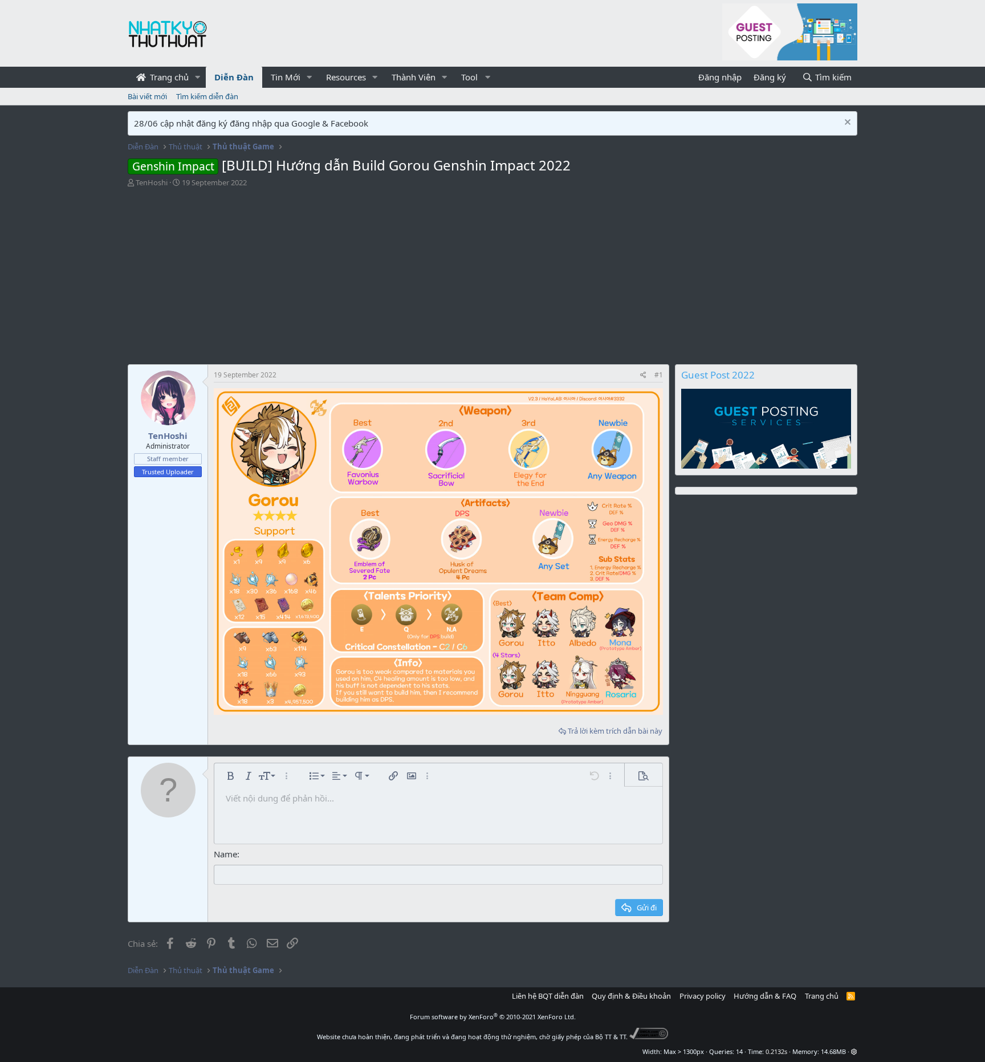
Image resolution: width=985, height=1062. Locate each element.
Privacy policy (702, 996)
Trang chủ (168, 77)
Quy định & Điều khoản (631, 996)
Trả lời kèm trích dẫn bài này (615, 731)
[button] (198, 77)
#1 (658, 375)
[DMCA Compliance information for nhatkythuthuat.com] (649, 1036)
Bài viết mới (147, 96)
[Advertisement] (492, 273)
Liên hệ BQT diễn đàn (548, 996)
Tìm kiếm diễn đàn (207, 96)
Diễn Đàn (234, 77)
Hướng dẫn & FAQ (765, 996)
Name (225, 854)
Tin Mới (285, 77)
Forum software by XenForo (493, 1016)
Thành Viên (413, 77)
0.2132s (776, 1051)
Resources (346, 77)
